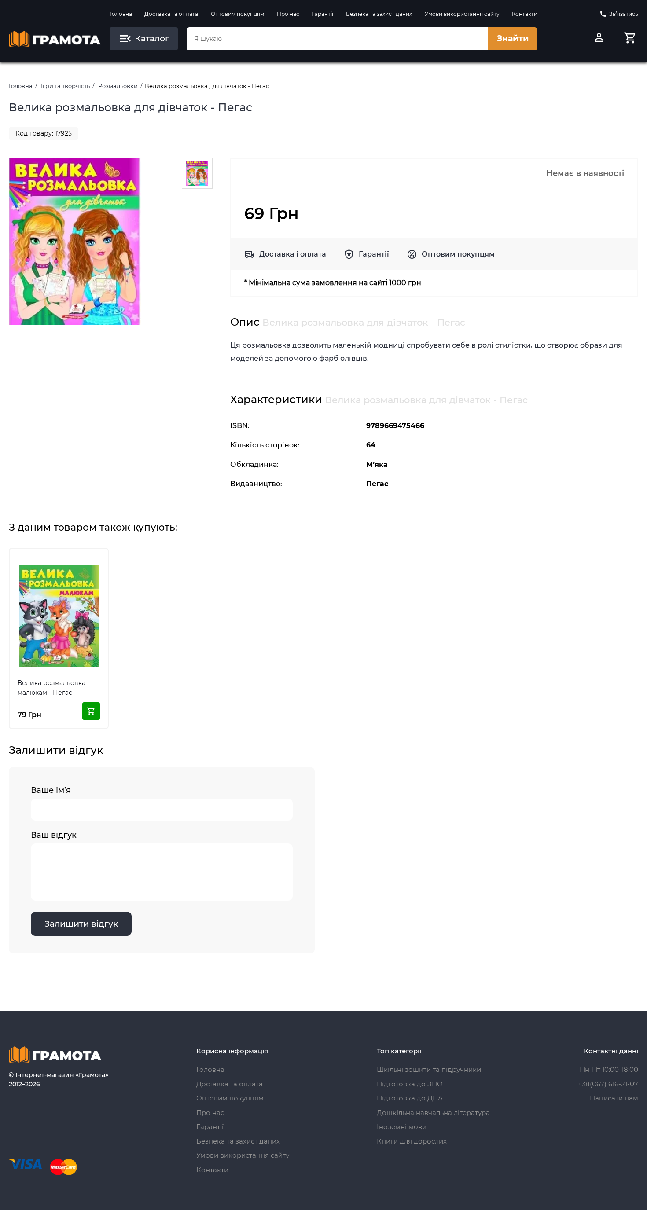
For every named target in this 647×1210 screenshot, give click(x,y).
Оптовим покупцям (237, 14)
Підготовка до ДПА (410, 1098)
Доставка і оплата (292, 254)
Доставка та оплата (171, 14)
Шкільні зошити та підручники (429, 1069)
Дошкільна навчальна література (433, 1112)
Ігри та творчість (65, 85)
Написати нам (614, 1098)
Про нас (288, 14)
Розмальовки (118, 85)
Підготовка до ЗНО (410, 1084)
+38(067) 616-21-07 (608, 1084)
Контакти (524, 14)
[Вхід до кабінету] (599, 38)
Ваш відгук (54, 835)
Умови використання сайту (462, 14)
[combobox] (337, 38)
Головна (121, 14)
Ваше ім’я (51, 790)
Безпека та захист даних (379, 14)
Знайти (513, 38)
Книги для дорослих (412, 1141)
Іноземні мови (401, 1126)
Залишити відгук (81, 924)
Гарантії (322, 14)
